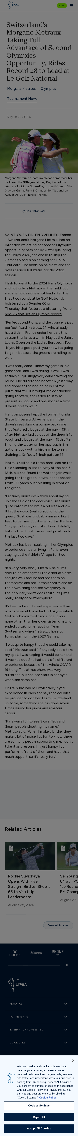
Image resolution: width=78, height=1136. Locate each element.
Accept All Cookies (39, 1128)
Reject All (39, 1117)
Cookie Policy (47, 1097)
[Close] (73, 1060)
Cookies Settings (39, 1105)
